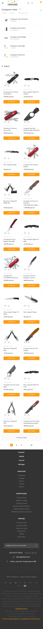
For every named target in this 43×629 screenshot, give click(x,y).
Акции (21, 456)
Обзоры (21, 534)
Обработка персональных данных (21, 511)
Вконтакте (16, 569)
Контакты (21, 486)
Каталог (21, 452)
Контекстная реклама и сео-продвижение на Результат (21, 619)
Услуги (21, 460)
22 (31, 445)
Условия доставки (21, 503)
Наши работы (22, 536)
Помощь (21, 518)
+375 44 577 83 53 (15, 553)
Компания (22, 471)
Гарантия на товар (21, 500)
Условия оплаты (21, 497)
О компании (21, 475)
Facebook (21, 569)
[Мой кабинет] (36, 3)
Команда (21, 478)
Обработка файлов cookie (21, 509)
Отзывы (21, 484)
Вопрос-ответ (22, 531)
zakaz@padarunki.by (23, 557)
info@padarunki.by (21, 609)
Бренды (21, 464)
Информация (21, 493)
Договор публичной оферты (21, 506)
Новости (21, 481)
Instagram (26, 569)
